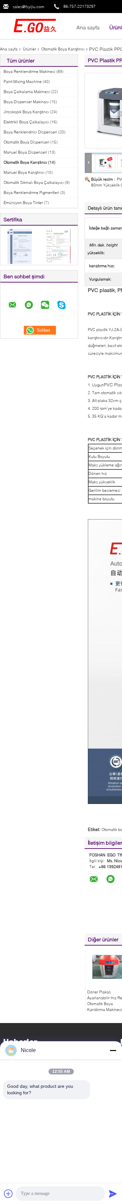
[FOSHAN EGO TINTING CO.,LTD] (36, 25)
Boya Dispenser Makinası (26, 101)
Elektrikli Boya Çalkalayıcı (26, 121)
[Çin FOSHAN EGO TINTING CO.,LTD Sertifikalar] (19, 245)
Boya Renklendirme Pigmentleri (31, 192)
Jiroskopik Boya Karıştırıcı (26, 111)
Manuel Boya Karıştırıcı (24, 172)
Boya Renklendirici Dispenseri (30, 132)
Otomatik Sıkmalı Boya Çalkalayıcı (34, 182)
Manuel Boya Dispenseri (25, 152)
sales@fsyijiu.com (28, 6)
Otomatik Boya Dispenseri (26, 142)
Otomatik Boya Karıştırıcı (63, 49)
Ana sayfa (88, 27)
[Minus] (113, 1050)
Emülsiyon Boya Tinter (23, 202)
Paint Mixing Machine (23, 81)
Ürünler (29, 49)
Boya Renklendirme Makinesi (29, 71)
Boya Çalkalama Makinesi (27, 91)
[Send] (113, 1193)
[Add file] (8, 1193)
